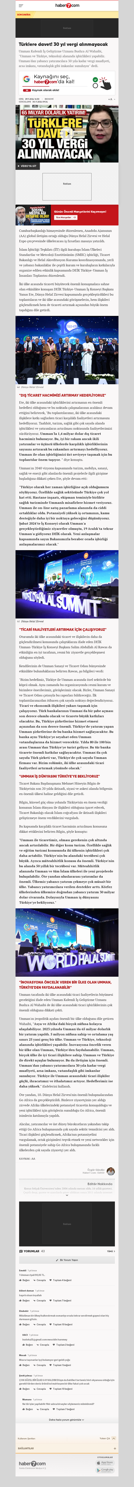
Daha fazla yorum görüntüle (65, 1420)
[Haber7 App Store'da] (105, 1463)
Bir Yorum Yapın (68, 1260)
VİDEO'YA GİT (28, 166)
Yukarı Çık (105, 1438)
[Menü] (22, 5)
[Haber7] (67, 5)
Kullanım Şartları (26, 1439)
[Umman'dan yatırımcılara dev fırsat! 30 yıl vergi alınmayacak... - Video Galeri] (67, 134)
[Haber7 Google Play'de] (105, 1470)
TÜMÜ (110, 1251)
